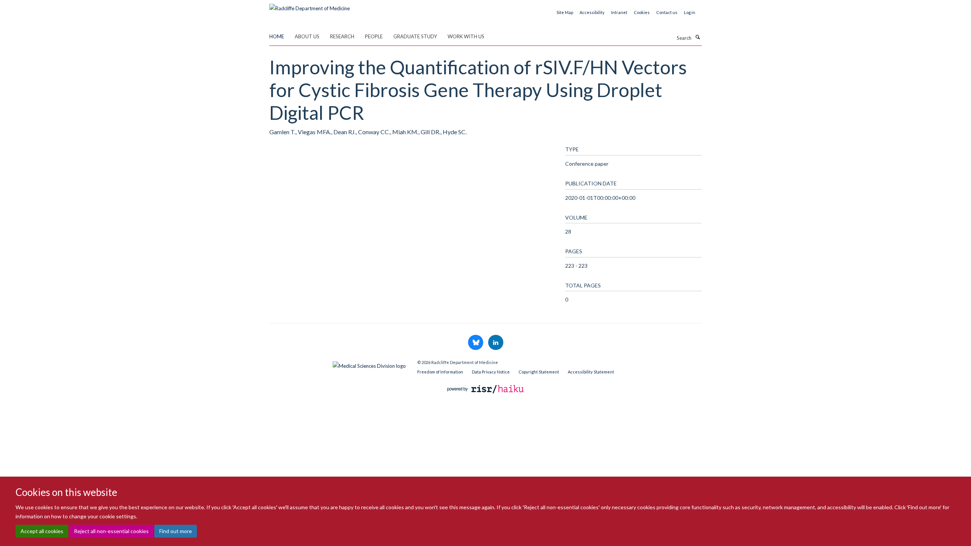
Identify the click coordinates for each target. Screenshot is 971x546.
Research (342, 36)
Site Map (564, 12)
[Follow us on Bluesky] (476, 343)
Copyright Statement (538, 371)
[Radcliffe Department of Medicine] (309, 6)
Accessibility (592, 12)
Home (276, 36)
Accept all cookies (41, 531)
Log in (689, 12)
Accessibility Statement (591, 371)
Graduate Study (415, 36)
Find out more (175, 531)
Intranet (619, 12)
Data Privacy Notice (491, 371)
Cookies (642, 12)
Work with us (466, 36)
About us (307, 36)
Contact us (666, 12)
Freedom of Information (440, 371)
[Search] (697, 37)
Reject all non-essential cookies (111, 531)
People (374, 36)
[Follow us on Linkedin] (495, 343)
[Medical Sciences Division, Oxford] (337, 364)
